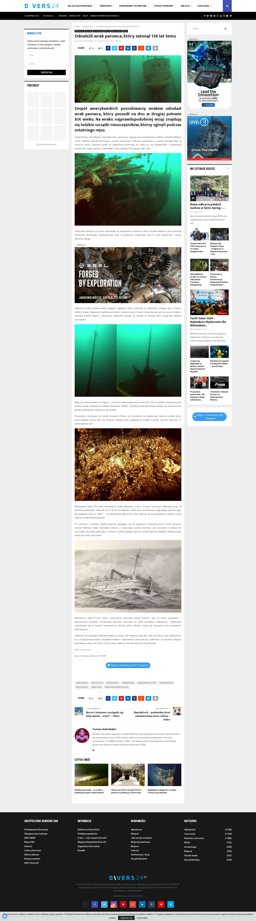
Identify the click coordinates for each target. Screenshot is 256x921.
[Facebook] (95, 904)
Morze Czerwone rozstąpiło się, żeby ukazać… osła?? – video (105, 714)
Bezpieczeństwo (32, 859)
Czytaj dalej (142, 918)
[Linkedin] (142, 904)
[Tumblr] (151, 904)
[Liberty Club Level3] (209, 160)
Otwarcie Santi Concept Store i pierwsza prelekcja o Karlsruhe (126, 791)
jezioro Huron (112, 683)
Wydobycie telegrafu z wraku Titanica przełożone (162, 791)
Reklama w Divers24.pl (88, 829)
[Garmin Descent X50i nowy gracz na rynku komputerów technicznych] (199, 234)
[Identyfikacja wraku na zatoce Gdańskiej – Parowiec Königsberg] (199, 265)
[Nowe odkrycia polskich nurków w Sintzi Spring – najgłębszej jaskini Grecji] (209, 188)
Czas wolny (189, 834)
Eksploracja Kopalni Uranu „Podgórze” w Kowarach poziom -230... (218, 249)
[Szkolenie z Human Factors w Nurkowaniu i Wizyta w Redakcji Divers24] (219, 382)
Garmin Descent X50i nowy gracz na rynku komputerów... (198, 247)
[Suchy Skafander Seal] (128, 302)
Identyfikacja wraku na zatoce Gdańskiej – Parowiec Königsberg (198, 279)
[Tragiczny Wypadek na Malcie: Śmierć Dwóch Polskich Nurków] (199, 352)
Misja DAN (29, 842)
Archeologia (97, 31)
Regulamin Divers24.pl (89, 846)
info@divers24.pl (135, 896)
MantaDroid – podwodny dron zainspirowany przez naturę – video (152, 716)
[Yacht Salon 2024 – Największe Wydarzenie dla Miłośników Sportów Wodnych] (209, 302)
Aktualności (79, 31)
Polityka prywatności (87, 834)
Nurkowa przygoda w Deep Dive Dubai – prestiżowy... (219, 363)
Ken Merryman (128, 683)
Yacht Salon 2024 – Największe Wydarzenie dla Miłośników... (208, 322)
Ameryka (88, 31)
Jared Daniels (82, 683)
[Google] (132, 904)
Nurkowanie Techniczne (133, 6)
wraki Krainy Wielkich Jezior (116, 687)
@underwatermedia (46, 144)
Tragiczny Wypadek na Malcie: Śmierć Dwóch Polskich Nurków (197, 366)
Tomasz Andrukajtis (85, 41)
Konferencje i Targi (140, 854)
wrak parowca (82, 687)
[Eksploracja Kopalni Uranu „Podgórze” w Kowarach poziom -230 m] (219, 234)
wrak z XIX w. (96, 687)
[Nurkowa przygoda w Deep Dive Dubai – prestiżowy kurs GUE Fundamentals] (219, 352)
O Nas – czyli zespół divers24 (92, 838)
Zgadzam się (126, 918)
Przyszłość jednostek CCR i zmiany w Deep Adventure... (197, 395)
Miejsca (185, 6)
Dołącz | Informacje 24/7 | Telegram (129, 665)
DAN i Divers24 (31, 863)
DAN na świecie (31, 854)
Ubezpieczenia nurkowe (35, 834)
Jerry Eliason (97, 683)
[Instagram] (114, 904)
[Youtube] (161, 904)
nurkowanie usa (166, 683)
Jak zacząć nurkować (79, 6)
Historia (28, 846)
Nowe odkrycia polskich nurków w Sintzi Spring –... (207, 206)
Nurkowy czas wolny (194, 838)
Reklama (63, 16)
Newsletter (74, 16)
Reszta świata (116, 31)
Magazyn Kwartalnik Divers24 (104, 16)
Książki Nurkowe (139, 859)
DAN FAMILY (30, 838)
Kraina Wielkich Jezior (147, 683)
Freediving (106, 6)
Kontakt (81, 850)
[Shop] (202, 16)
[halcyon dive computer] (209, 108)
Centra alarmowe (32, 850)
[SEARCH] (225, 29)
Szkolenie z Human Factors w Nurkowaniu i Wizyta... (219, 395)
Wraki (125, 31)
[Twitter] (104, 904)
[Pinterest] (123, 904)
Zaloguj (49, 16)
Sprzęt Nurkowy (163, 6)
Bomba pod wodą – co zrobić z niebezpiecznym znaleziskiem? (89, 791)
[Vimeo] (170, 904)
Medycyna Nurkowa (140, 842)
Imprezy (135, 850)
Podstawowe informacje (36, 829)
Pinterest (33, 85)
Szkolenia (203, 6)
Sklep (85, 16)
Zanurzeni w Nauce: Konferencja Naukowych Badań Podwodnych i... (219, 279)
